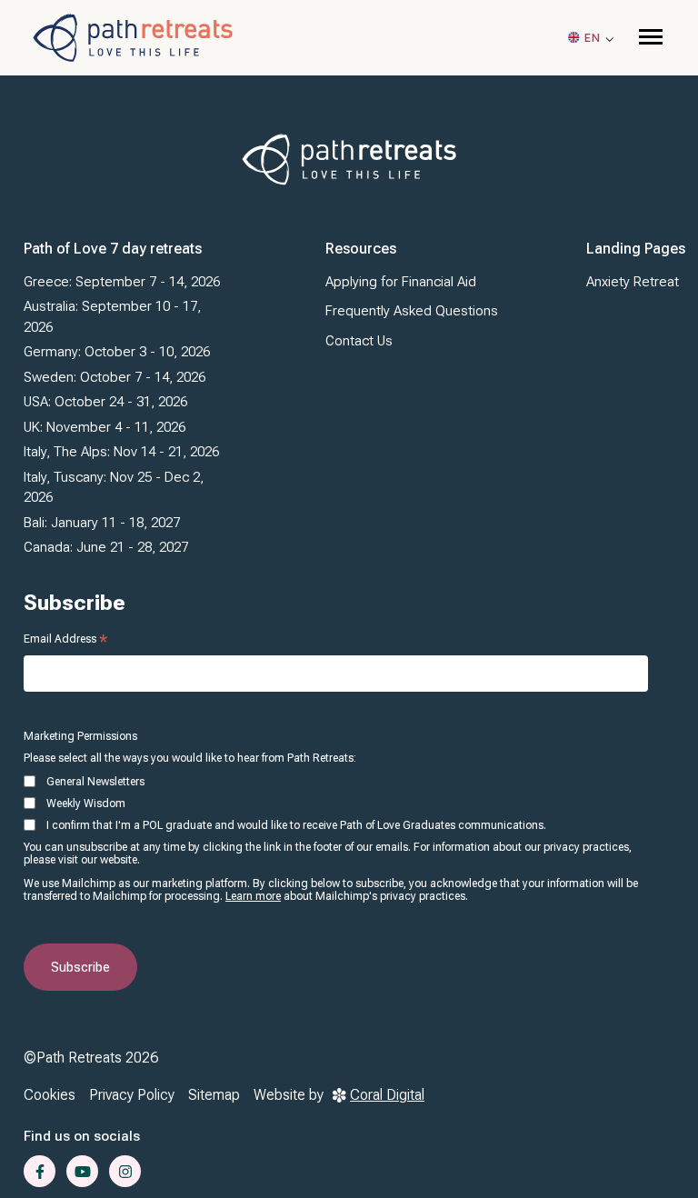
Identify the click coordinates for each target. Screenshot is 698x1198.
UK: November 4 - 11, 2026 (104, 427)
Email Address (65, 639)
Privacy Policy (131, 1094)
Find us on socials (82, 1136)
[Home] (133, 38)
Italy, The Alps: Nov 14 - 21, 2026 (121, 452)
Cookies (49, 1094)
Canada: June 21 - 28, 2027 (106, 547)
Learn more (253, 896)
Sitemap (214, 1094)
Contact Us (359, 341)
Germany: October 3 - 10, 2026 (117, 352)
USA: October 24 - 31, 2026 (105, 402)
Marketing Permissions (80, 736)
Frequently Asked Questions (411, 311)
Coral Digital (387, 1094)
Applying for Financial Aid (400, 282)
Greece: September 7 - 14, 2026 (122, 282)
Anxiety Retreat (632, 282)
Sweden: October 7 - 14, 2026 (114, 377)
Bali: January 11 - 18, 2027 (102, 522)
